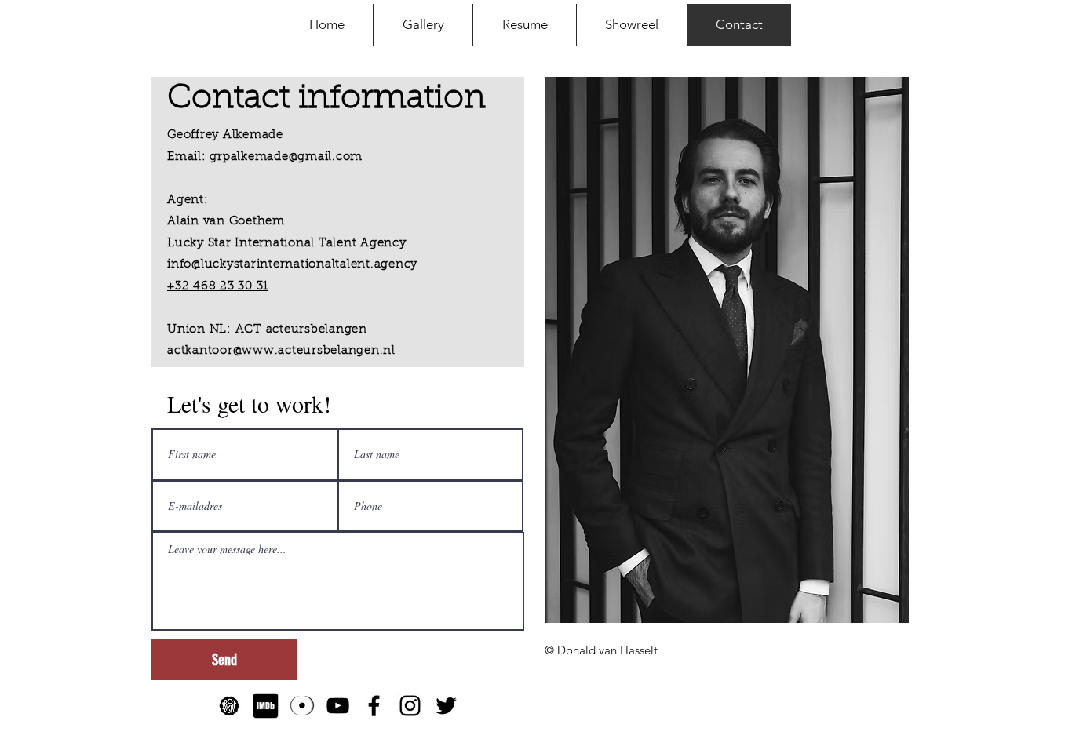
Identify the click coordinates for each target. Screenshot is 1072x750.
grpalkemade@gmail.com (286, 157)
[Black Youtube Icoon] (338, 705)
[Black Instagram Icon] (410, 705)
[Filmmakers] (301, 705)
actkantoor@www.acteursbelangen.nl (281, 351)
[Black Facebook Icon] (374, 705)
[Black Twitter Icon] (446, 705)
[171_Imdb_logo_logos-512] (265, 705)
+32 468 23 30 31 (217, 287)
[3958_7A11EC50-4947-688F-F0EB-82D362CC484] (229, 705)
